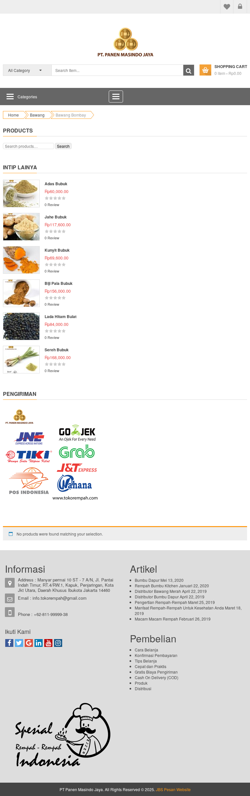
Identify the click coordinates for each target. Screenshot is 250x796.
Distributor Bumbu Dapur (157, 596)
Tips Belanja (146, 660)
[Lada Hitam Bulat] (21, 326)
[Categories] (10, 97)
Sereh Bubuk (57, 350)
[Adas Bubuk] (21, 193)
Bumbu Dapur (147, 580)
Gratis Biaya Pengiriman (156, 672)
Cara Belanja (146, 649)
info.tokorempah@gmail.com (60, 598)
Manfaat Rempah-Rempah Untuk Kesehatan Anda (179, 607)
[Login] (240, 6)
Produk (141, 683)
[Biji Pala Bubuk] (21, 293)
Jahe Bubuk (56, 217)
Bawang (37, 115)
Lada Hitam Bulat (60, 316)
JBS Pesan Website (173, 789)
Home (13, 115)
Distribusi (143, 688)
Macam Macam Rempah (156, 618)
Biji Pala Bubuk (59, 283)
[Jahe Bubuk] (21, 227)
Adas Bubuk (56, 184)
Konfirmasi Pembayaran (156, 655)
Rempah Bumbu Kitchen (156, 585)
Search (63, 146)
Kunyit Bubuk (57, 250)
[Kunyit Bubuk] (21, 260)
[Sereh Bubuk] (21, 359)
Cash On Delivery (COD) (156, 677)
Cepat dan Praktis (150, 666)
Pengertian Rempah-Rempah (161, 602)
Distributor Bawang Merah (158, 591)
